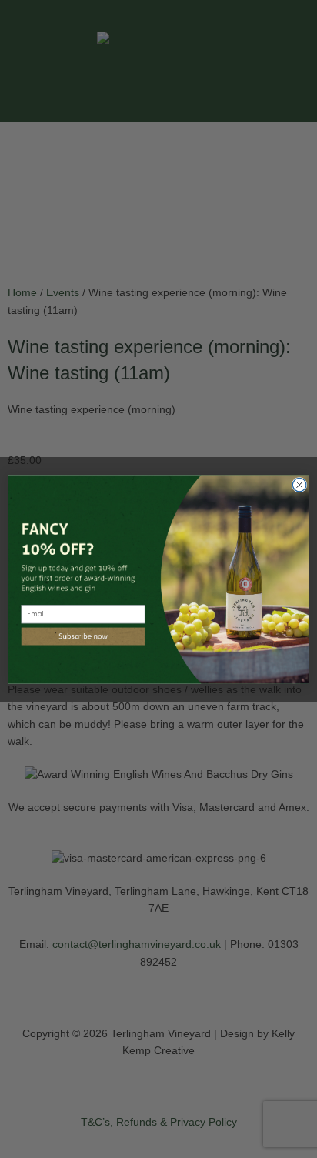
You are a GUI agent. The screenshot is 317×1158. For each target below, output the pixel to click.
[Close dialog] (299, 485)
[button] (83, 636)
